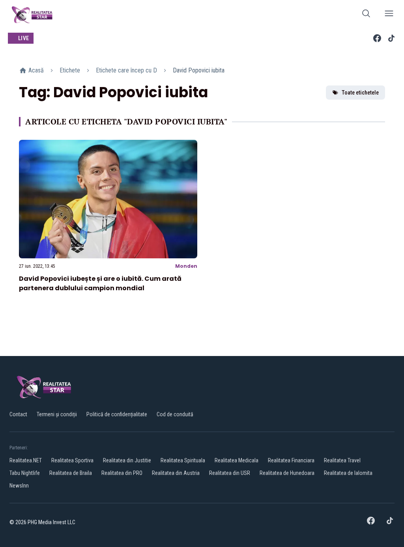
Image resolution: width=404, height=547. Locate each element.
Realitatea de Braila (70, 473)
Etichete (70, 70)
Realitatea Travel (342, 460)
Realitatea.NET (25, 460)
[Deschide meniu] (389, 15)
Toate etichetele (360, 92)
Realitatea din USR (229, 473)
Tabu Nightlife (24, 473)
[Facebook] (377, 38)
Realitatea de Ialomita (348, 473)
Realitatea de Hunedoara (287, 473)
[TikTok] (391, 38)
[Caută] (366, 15)
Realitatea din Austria (176, 473)
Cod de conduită (175, 414)
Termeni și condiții (57, 414)
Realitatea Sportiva (72, 460)
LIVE (23, 38)
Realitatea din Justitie (127, 460)
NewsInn (19, 485)
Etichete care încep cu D (126, 70)
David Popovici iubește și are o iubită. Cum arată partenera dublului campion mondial (100, 283)
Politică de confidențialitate (116, 414)
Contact (18, 414)
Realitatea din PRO (121, 473)
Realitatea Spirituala (183, 460)
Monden (186, 266)
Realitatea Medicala (236, 460)
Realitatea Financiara (291, 460)
